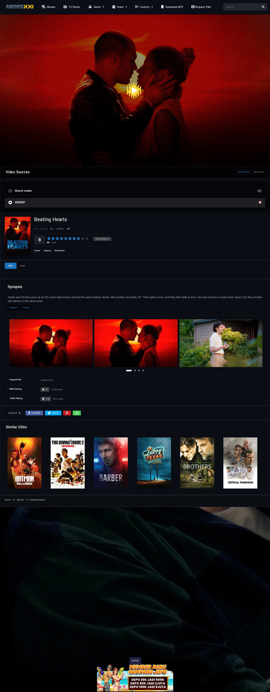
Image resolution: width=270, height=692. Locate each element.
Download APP (174, 7)
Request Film (202, 7)
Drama (47, 250)
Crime (37, 250)
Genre (97, 7)
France (26, 307)
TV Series (74, 7)
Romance (60, 250)
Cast (22, 265)
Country (144, 7)
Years (120, 7)
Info (10, 265)
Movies (50, 7)
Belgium (13, 307)
